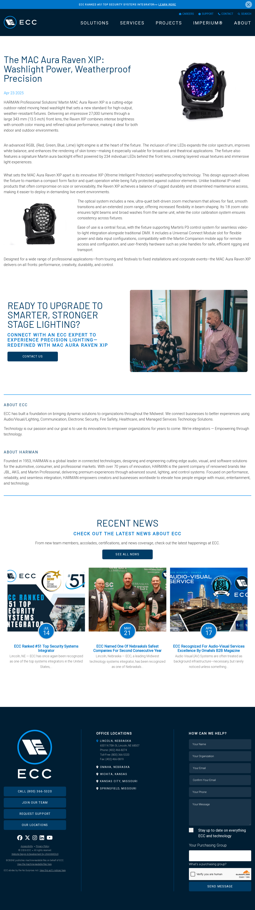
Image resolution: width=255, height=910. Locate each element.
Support (208, 13)
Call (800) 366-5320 (35, 791)
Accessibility (27, 846)
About (242, 23)
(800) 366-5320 (120, 754)
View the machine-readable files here (34, 864)
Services (132, 23)
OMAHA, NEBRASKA (115, 767)
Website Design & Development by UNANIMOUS (35, 854)
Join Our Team (35, 802)
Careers (188, 13)
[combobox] (220, 855)
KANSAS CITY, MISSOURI (119, 781)
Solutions (94, 23)
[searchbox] (191, 853)
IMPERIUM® (208, 23)
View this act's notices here (53, 870)
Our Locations (35, 825)
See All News (127, 554)
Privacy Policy (42, 846)
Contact (227, 13)
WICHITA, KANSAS (114, 774)
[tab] (127, 741)
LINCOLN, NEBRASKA (115, 740)
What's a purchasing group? (207, 864)
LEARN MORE (167, 4)
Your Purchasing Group (208, 845)
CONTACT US (33, 356)
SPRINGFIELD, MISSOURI (118, 788)
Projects (169, 23)
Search (246, 13)
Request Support (35, 814)
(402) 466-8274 (118, 750)
